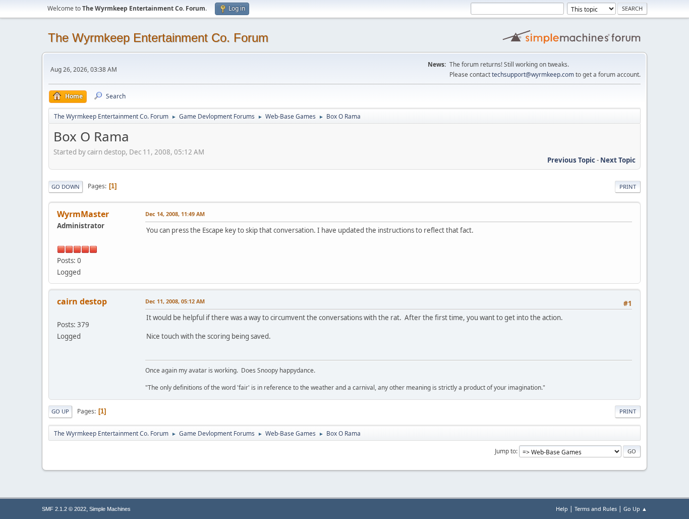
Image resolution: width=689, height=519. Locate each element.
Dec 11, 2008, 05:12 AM (175, 301)
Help (562, 508)
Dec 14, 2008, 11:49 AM (175, 214)
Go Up (60, 411)
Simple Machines (110, 509)
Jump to (505, 451)
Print (627, 186)
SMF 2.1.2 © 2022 (64, 509)
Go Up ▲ (635, 508)
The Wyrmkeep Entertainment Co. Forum (158, 37)
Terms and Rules (596, 508)
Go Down (65, 186)
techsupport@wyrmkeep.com (533, 74)
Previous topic (571, 160)
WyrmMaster (83, 214)
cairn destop (82, 301)
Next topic (618, 160)
